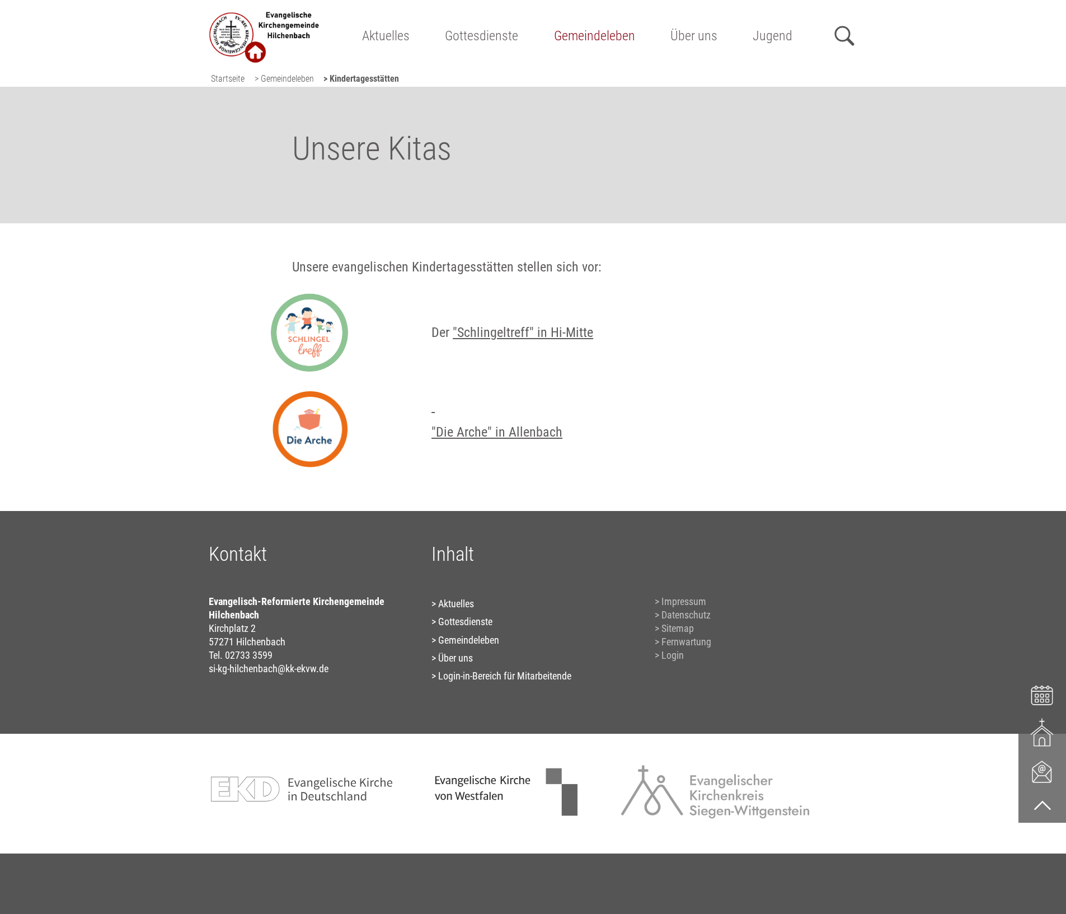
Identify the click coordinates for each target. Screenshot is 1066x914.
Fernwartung (686, 642)
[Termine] (1042, 693)
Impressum (683, 601)
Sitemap (677, 628)
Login (672, 655)
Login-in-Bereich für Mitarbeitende (504, 676)
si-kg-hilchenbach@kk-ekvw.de (268, 668)
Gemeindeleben (594, 36)
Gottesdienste (481, 36)
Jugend (772, 36)
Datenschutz (686, 615)
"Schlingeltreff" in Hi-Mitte (523, 332)
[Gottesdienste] (1042, 732)
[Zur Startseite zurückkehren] (265, 14)
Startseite (228, 78)
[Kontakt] (1042, 771)
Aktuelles (386, 36)
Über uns (693, 36)
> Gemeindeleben (284, 78)
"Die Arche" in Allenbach (496, 432)
